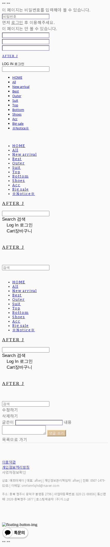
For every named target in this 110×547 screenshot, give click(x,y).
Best (15, 91)
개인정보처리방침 (15, 467)
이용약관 (9, 462)
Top (15, 105)
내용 (68, 422)
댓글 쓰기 (56, 433)
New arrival (20, 86)
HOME (17, 77)
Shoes (16, 114)
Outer (16, 96)
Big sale (18, 123)
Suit (15, 100)
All (14, 82)
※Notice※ (20, 128)
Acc (14, 119)
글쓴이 (8, 422)
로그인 (17, 22)
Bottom (18, 109)
